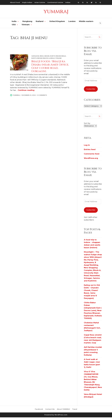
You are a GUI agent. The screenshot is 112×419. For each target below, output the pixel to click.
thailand (39, 21)
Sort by (87, 123)
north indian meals (58, 56)
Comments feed (91, 154)
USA (14, 25)
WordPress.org (91, 158)
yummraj (56, 11)
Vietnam (26, 25)
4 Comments (42, 95)
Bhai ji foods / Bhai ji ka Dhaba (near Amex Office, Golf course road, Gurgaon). (50, 66)
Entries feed (89, 149)
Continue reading (26, 90)
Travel (74, 409)
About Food (15, 2)
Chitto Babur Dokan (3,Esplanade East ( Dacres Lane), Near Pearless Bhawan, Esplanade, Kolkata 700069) (93, 310)
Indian (67, 2)
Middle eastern (86, 21)
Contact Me (50, 409)
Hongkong (27, 21)
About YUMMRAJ (63, 409)
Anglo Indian (27, 2)
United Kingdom (57, 21)
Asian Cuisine (39, 2)
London (72, 21)
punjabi (58, 58)
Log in (87, 145)
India (14, 21)
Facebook (39, 409)
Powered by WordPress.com (55, 415)
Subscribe (90, 89)
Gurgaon (35, 56)
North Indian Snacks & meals (43, 58)
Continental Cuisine (55, 2)
